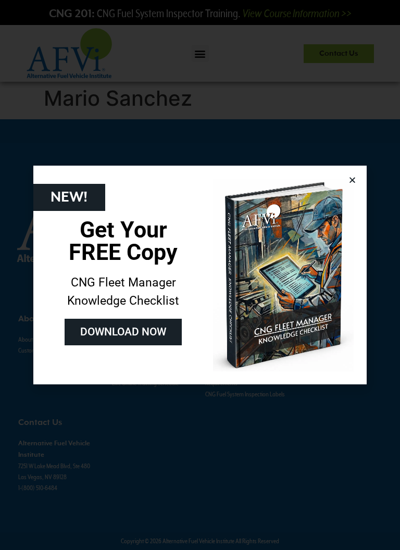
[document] (200, 275)
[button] (352, 180)
